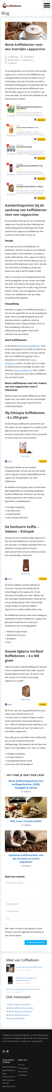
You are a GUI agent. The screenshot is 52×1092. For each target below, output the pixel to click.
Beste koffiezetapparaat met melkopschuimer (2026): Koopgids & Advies (26, 784)
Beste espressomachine (19, 1004)
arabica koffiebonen (34, 154)
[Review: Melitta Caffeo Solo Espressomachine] (10, 980)
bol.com (9, 461)
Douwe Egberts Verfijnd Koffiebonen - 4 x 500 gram (29, 186)
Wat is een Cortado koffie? (26, 821)
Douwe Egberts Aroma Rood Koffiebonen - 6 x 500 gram (29, 166)
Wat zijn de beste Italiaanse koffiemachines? (23, 989)
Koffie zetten (13, 60)
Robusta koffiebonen (30, 346)
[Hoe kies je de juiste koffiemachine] (10, 968)
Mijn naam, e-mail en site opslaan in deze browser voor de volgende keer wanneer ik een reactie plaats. (24, 932)
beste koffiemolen (17, 1018)
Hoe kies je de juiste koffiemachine (29, 967)
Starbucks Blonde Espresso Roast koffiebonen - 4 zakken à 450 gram (29, 107)
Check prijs (41, 120)
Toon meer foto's (11, 115)
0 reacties (12, 63)
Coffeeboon (13, 57)
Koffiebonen (27, 60)
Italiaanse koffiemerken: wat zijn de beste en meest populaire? (26, 858)
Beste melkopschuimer (19, 1015)
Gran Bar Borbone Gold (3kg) (24, 146)
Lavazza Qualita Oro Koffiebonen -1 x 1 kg (27, 127)
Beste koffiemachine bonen (21, 1008)
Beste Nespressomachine (20, 1011)
